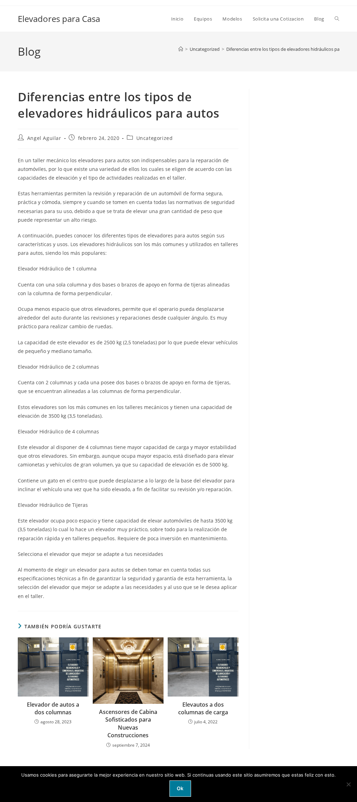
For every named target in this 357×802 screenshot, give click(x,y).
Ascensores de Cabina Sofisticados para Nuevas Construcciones (128, 723)
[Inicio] (180, 49)
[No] (348, 784)
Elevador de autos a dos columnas (53, 708)
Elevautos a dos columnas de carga (203, 708)
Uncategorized (154, 138)
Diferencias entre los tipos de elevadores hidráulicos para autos (291, 49)
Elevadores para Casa (59, 18)
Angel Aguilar (44, 138)
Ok (180, 788)
